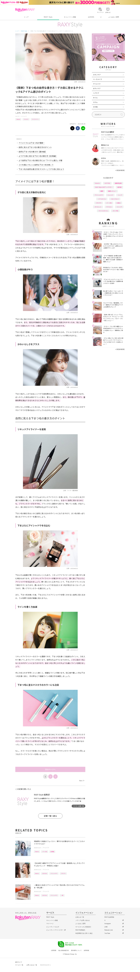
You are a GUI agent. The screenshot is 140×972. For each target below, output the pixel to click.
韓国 (102, 191)
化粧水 (119, 203)
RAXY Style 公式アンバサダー (103, 187)
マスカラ (26, 119)
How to (18, 119)
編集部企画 (118, 183)
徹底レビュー (112, 191)
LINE (106, 927)
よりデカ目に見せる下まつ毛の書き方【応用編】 (38, 156)
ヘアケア (96, 93)
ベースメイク (97, 79)
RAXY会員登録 (109, 917)
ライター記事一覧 (78, 806)
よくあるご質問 (113, 17)
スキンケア (97, 75)
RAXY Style (48, 17)
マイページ (49, 923)
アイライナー (35, 119)
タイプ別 (115, 211)
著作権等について (76, 950)
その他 (95, 107)
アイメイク (24, 116)
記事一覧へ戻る (50, 815)
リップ (120, 195)
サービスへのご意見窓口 (83, 927)
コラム (95, 102)
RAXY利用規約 (80, 930)
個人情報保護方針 (63, 950)
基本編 (119, 187)
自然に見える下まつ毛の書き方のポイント (35, 147)
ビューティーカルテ (52, 927)
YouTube (107, 933)
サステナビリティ (45, 965)
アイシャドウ (54, 873)
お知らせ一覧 (79, 917)
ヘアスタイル (102, 199)
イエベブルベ (115, 199)
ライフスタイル (103, 211)
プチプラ (63, 873)
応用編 (52, 851)
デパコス (109, 207)
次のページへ (50, 769)
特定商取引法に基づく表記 (84, 933)
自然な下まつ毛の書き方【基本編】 (33, 151)
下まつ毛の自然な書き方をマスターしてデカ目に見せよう (41, 169)
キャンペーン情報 (70, 17)
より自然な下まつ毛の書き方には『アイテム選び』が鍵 (40, 160)
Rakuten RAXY (25, 10)
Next (81, 780)
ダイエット (98, 207)
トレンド (110, 195)
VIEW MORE (120, 170)
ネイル (95, 98)
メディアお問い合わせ (82, 920)
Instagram (107, 923)
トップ (26, 17)
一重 (62, 895)
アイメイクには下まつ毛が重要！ (32, 143)
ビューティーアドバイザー (54, 930)
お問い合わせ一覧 (31, 965)
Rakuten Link (108, 930)
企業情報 (53, 950)
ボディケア (97, 88)
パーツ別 (44, 851)
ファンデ (119, 207)
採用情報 (86, 950)
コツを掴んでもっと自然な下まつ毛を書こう (36, 164)
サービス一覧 (19, 965)
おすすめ (44, 873)
